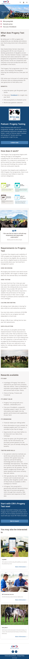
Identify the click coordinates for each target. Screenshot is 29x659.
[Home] (6, 2)
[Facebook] (13, 651)
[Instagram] (16, 651)
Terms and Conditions (10, 655)
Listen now (14, 142)
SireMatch (14, 95)
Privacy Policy (20, 655)
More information (20, 567)
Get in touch (14, 521)
